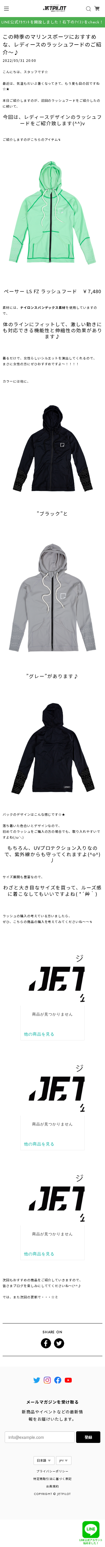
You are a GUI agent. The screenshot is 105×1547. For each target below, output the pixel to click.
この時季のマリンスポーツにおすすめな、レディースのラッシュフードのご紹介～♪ (52, 44)
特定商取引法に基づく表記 (52, 1479)
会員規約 (52, 1486)
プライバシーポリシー (52, 1471)
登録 (88, 1437)
